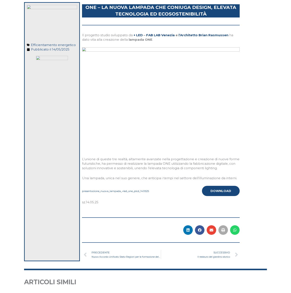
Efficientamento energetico (53, 45)
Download (220, 191)
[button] (188, 230)
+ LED (138, 35)
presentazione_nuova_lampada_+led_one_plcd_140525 (115, 191)
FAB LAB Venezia (160, 35)
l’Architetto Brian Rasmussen (203, 35)
